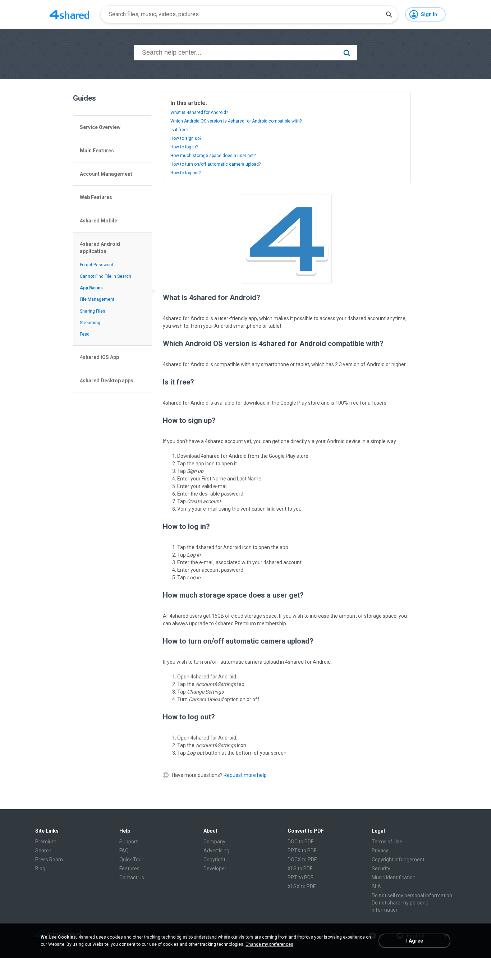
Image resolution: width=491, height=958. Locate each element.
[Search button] (389, 14)
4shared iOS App (99, 357)
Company (214, 841)
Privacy (380, 850)
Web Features (96, 197)
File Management (97, 299)
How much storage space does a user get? (213, 155)
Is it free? (179, 129)
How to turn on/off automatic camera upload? (215, 164)
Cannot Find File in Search (105, 276)
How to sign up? (185, 138)
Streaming (90, 322)
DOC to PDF (300, 841)
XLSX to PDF (302, 886)
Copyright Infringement (398, 859)
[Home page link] (69, 14)
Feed (85, 334)
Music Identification (394, 877)
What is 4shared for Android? (199, 112)
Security (381, 868)
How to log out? (185, 172)
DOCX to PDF (302, 859)
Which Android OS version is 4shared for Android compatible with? (236, 121)
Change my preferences (269, 944)
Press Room (49, 859)
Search (43, 850)
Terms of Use (387, 841)
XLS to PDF (300, 868)
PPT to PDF (300, 877)
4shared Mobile (98, 221)
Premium (45, 841)
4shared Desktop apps (106, 380)
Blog (40, 868)
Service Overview (100, 127)
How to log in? (184, 146)
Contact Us (131, 877)
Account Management (106, 174)
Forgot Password (96, 264)
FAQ (124, 850)
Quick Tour (131, 859)
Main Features (97, 150)
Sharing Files (92, 311)
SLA (376, 886)
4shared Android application (100, 247)
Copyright (214, 859)
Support (128, 841)
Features (129, 868)
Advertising (216, 850)
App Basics (91, 287)
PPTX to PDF (302, 850)
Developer (214, 868)
